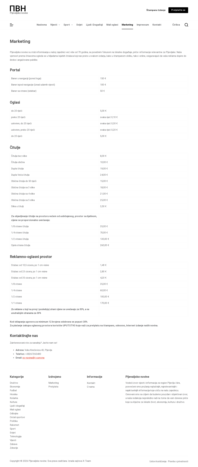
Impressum (143, 24)
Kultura (13, 402)
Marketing (127, 24)
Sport (66, 24)
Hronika (13, 394)
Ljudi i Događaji (94, 24)
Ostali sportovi (17, 417)
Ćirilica (176, 24)
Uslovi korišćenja (158, 461)
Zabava (13, 444)
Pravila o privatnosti (178, 461)
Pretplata (53, 386)
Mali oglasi (112, 24)
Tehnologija (15, 436)
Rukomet (14, 425)
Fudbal (13, 390)
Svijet (79, 24)
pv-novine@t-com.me (33, 357)
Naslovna (42, 24)
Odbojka (14, 413)
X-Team (87, 461)
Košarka (14, 398)
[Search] (186, 25)
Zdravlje (14, 448)
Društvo (14, 382)
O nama (91, 386)
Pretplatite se (178, 10)
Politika (14, 421)
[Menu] (11, 25)
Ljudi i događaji (17, 405)
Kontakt (156, 24)
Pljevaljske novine (19, 13)
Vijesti (53, 24)
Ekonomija (15, 386)
